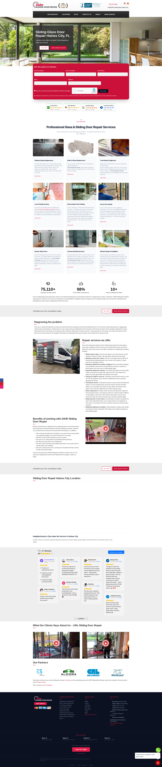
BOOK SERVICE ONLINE (58, 48)
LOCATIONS (66, 14)
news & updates (47, 685)
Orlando (68, 680)
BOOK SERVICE (110, 14)
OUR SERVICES (52, 14)
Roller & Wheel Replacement (66, 703)
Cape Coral (87, 707)
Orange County (41, 682)
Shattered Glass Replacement (66, 701)
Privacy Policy (72, 765)
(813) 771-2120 (120, 705)
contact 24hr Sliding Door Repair (46, 209)
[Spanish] (128, 5)
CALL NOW (44, 48)
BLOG (76, 14)
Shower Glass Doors (64, 710)
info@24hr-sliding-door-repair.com (118, 7)
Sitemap (91, 765)
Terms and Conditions (82, 765)
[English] (125, 5)
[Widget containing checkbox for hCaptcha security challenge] (84, 91)
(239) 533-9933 (124, 703)
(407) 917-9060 (122, 701)
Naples (86, 701)
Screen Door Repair (64, 709)
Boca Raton (88, 709)
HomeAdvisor (72, 105)
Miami (86, 712)
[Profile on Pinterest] (1, 383)
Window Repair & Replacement (67, 714)
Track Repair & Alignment (65, 705)
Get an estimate (81, 753)
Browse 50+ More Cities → (91, 714)
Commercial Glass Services (66, 712)
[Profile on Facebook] (1, 380)
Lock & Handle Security (65, 707)
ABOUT (97, 14)
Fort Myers (87, 705)
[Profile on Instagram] (1, 387)
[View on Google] (63, 560)
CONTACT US (86, 14)
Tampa (86, 710)
